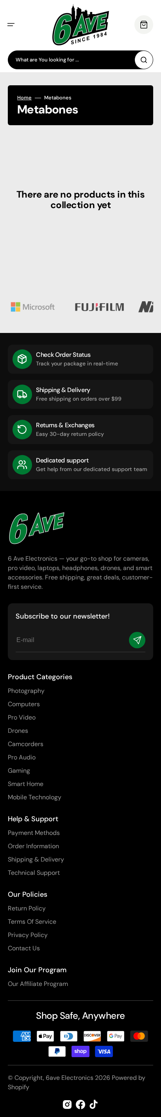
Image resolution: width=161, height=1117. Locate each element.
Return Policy (27, 908)
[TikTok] (93, 1104)
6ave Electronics (69, 1078)
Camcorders (25, 744)
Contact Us (24, 948)
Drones (18, 731)
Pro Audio (22, 757)
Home (24, 98)
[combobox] (80, 59)
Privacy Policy (28, 935)
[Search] (144, 60)
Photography (26, 691)
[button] (11, 24)
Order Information (33, 846)
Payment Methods (34, 833)
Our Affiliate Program (38, 984)
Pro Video (22, 717)
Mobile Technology (34, 797)
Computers (24, 704)
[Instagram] (67, 1104)
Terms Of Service (32, 921)
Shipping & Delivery (36, 859)
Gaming (19, 770)
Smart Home (25, 784)
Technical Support (34, 873)
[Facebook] (80, 1104)
